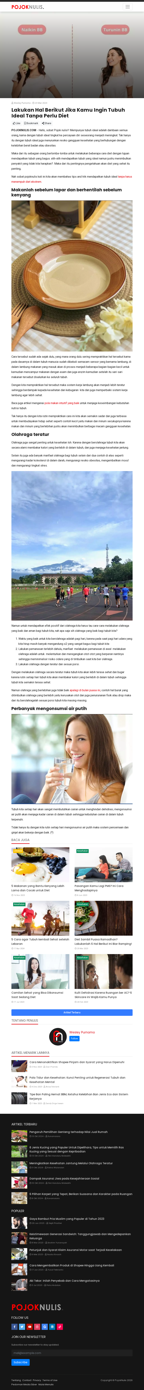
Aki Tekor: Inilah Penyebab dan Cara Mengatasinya (65, 1281)
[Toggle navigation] (128, 6)
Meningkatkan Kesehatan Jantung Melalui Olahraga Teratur (71, 1163)
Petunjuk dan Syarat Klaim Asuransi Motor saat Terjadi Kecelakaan (76, 1250)
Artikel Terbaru (72, 1012)
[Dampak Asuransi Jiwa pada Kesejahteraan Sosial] (19, 1183)
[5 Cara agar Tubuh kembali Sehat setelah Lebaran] (40, 918)
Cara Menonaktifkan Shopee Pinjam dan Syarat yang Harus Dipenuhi (77, 1062)
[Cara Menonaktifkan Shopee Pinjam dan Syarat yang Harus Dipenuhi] (19, 1066)
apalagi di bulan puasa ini (85, 690)
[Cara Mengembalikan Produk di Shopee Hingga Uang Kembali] (19, 1270)
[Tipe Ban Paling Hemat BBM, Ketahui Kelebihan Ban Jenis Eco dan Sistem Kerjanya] (19, 1098)
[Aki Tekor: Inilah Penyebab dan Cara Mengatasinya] (19, 1285)
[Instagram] (37, 1327)
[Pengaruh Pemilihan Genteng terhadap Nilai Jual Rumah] (19, 1136)
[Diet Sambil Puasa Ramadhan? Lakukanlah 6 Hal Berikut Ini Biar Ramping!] (104, 918)
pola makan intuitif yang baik (62, 403)
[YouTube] (30, 1327)
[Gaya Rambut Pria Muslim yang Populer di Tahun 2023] (19, 1223)
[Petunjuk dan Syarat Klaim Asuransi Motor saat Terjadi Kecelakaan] (19, 1254)
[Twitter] (22, 1327)
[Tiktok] (60, 1327)
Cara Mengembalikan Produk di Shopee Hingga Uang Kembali (72, 1265)
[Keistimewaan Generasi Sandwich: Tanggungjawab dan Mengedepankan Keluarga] (19, 1238)
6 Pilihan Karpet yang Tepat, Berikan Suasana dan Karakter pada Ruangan (81, 1194)
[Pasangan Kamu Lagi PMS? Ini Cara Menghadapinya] (104, 864)
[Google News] (45, 1327)
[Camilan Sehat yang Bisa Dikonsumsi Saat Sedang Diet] (40, 971)
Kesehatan (82, 851)
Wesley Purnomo (82, 1032)
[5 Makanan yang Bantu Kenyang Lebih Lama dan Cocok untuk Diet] (40, 864)
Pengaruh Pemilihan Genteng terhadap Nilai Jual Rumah (69, 1132)
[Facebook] (14, 1327)
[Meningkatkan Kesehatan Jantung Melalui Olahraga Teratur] (19, 1167)
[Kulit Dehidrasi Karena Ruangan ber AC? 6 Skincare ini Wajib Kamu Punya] (104, 971)
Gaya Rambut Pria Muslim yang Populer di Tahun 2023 (67, 1219)
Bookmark (32, 123)
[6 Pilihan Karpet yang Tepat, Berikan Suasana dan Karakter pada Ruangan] (19, 1198)
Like (17, 123)
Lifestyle (18, 851)
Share (47, 123)
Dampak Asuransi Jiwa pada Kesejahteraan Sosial (64, 1178)
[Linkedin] (52, 1327)
